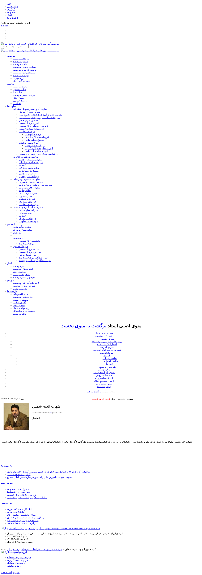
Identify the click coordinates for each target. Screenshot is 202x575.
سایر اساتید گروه (104, 383)
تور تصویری (18, 78)
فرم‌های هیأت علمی (34, 140)
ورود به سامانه (104, 386)
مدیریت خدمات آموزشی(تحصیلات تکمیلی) (39, 117)
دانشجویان (12, 12)
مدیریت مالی (25, 213)
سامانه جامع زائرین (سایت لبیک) (22, 520)
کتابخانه (22, 165)
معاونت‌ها (11, 106)
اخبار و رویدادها (7, 466)
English (4, 25)
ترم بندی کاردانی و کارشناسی (33, 126)
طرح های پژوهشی (107, 367)
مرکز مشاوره (25, 196)
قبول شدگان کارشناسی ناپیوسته (35, 260)
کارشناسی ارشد (27, 243)
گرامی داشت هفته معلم (18, 474)
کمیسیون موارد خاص (29, 120)
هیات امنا (17, 92)
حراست (17, 103)
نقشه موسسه (20, 64)
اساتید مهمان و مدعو (23, 229)
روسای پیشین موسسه (24, 95)
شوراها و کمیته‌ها (27, 199)
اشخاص (11, 224)
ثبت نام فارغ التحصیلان (30, 252)
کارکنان (11, 9)
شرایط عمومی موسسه (24, 67)
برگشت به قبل (94, 391)
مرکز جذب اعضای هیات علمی (22, 523)
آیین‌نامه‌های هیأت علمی (36, 151)
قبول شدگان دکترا (28, 255)
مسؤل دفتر (18, 98)
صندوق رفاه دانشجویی (30, 187)
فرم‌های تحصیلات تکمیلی (37, 137)
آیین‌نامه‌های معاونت (28, 142)
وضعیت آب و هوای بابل (24, 311)
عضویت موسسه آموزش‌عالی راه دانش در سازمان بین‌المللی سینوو (39, 477)
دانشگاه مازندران (15, 512)
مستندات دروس (104, 375)
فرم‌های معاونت (27, 131)
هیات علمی (12, 6)
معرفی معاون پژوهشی (30, 159)
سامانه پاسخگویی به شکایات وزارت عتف (27, 497)
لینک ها (22, 215)
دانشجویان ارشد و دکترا (104, 372)
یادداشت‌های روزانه (104, 378)
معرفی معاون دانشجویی (31, 182)
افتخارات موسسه (21, 274)
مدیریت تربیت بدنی (28, 193)
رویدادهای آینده (20, 271)
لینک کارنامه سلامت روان (19, 509)
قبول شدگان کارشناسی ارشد (33, 257)
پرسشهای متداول (21, 308)
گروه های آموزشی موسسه (26, 283)
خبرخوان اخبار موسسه (24, 277)
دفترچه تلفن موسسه (23, 297)
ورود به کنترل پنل (21, 81)
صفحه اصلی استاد (104, 333)
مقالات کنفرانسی (109, 361)
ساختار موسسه (20, 61)
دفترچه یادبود (19, 314)
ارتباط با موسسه (21, 75)
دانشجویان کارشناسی (29, 241)
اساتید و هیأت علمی (22, 227)
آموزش (10, 280)
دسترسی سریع (7, 483)
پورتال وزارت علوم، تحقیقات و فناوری (25, 517)
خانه (9, 4)
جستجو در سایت (21, 300)
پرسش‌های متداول (16, 563)
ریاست (10, 84)
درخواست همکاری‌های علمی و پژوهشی (38, 154)
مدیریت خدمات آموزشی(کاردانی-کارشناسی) (40, 114)
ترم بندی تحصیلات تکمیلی (31, 128)
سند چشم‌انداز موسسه (24, 72)
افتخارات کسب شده (107, 344)
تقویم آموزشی (20, 288)
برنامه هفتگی (104, 369)
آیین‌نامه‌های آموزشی (35, 145)
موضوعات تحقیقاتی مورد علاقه (107, 341)
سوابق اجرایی (107, 347)
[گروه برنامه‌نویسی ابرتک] (14, 552)
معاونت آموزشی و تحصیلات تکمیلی (30, 109)
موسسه (11, 56)
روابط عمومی (20, 100)
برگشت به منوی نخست (83, 325)
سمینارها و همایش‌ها (29, 171)
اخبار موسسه (19, 266)
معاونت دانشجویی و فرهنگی (27, 179)
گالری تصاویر (19, 302)
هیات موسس (19, 89)
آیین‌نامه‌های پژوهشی (29, 176)
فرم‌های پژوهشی (27, 173)
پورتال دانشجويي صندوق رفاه (21, 515)
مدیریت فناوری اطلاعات (31, 162)
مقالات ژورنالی (109, 358)
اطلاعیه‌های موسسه (23, 269)
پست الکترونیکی (21, 294)
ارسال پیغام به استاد (104, 381)
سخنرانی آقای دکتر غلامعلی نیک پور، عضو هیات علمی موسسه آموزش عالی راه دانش (48, 471)
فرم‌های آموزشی (33, 134)
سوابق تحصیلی (107, 338)
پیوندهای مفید (19, 305)
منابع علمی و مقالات (29, 168)
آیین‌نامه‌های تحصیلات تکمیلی (39, 148)
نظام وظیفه (25, 190)
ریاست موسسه (20, 86)
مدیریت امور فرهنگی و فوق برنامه (35, 185)
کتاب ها (110, 364)
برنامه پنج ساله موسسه (24, 70)
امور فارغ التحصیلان (29, 123)
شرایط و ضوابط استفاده (19, 557)
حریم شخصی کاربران (17, 560)
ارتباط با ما (12, 18)
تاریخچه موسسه (21, 58)
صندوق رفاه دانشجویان (18, 489)
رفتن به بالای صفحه (10, 572)
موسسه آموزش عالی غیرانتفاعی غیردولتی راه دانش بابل (34, 549)
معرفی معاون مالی (28, 210)
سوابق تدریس (107, 353)
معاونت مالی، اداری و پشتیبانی (28, 207)
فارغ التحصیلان (20, 246)
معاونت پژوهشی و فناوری (26, 157)
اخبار (9, 15)
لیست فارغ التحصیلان (29, 249)
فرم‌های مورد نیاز (27, 201)
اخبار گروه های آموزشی (24, 285)
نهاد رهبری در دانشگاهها (18, 492)
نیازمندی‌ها (12, 291)
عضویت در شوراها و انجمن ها (107, 350)
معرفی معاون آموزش (30, 112)
